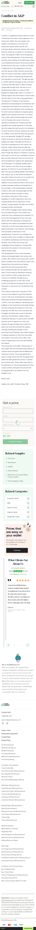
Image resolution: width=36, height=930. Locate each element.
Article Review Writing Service (11, 788)
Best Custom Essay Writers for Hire (13, 881)
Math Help (5, 846)
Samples (4, 10)
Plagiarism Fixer (6, 831)
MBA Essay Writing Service (10, 756)
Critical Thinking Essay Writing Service (14, 875)
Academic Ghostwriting (9, 765)
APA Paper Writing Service (10, 785)
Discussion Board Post (9, 878)
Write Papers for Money (9, 829)
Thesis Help (5, 817)
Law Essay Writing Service (10, 797)
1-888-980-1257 (18, 6)
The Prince (11, 458)
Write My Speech (7, 826)
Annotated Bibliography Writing (12, 780)
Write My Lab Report (8, 748)
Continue (17, 550)
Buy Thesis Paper (7, 872)
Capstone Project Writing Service (13, 791)
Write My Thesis (7, 777)
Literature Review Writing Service (13, 800)
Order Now (28, 928)
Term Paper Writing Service (10, 814)
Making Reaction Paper (9, 840)
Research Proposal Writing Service (13, 811)
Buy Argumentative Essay (10, 774)
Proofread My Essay (8, 754)
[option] (19, 594)
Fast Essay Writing (7, 759)
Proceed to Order (15, 442)
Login (19, 2)
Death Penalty (13, 471)
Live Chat (6, 6)
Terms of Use (5, 730)
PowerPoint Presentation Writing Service (15, 858)
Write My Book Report (9, 808)
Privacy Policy (6, 740)
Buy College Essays (8, 869)
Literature (12, 10)
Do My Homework (7, 745)
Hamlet (10, 467)
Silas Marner (12, 462)
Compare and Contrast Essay (12, 866)
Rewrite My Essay (7, 751)
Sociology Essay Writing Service (12, 849)
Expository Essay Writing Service (12, 837)
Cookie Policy (6, 737)
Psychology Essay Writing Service (13, 834)
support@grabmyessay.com (11, 720)
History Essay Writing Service (11, 855)
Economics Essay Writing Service (12, 771)
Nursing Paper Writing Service (11, 805)
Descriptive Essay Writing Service (13, 860)
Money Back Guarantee (9, 734)
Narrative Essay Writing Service (12, 852)
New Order (29, 2)
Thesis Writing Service (9, 820)
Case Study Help (7, 768)
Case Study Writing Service (11, 794)
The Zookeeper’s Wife (15, 481)
